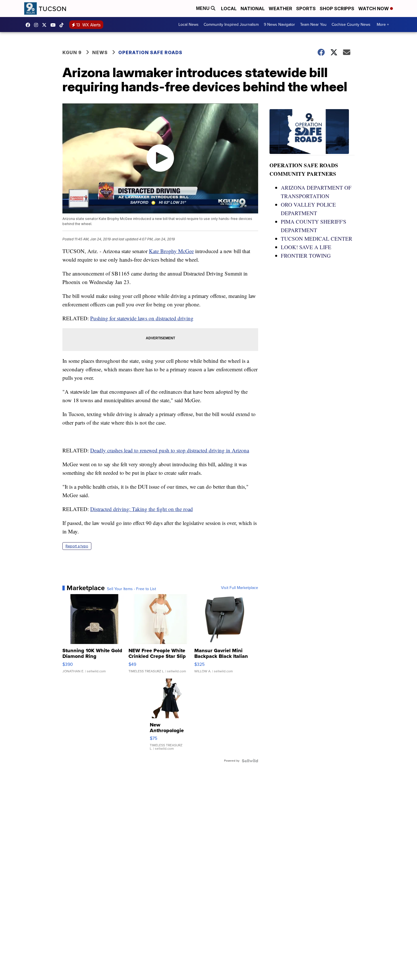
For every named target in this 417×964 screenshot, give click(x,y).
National (253, 8)
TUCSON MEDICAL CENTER (316, 238)
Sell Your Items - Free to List (131, 589)
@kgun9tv (63, 25)
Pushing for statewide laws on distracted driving (141, 318)
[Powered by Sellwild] (250, 761)
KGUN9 (45, 25)
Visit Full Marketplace (239, 588)
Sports (306, 8)
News (100, 52)
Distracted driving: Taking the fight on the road (141, 508)
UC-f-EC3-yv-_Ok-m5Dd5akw (54, 25)
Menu (203, 8)
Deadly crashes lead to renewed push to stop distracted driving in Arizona (169, 450)
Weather (280, 8)
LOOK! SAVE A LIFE (306, 247)
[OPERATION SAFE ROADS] (312, 132)
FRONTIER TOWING (306, 255)
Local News (188, 24)
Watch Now (374, 8)
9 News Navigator (279, 24)
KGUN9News (29, 25)
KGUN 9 (72, 52)
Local (229, 8)
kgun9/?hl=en (37, 25)
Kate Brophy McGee (171, 251)
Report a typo (77, 546)
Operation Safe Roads (150, 52)
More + (383, 24)
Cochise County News (351, 24)
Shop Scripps (337, 8)
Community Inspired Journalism (231, 24)
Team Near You (313, 24)
